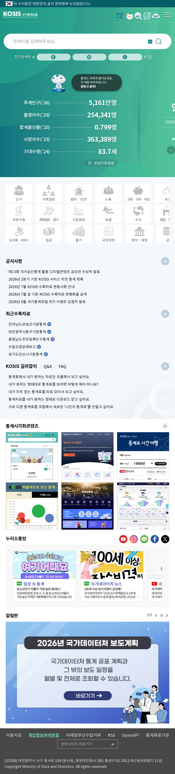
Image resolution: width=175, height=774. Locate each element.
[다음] (167, 615)
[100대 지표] (32, 456)
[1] (173, 139)
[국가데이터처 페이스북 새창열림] (155, 539)
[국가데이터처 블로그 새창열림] (144, 539)
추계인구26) (37, 103)
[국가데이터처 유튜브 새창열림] (123, 539)
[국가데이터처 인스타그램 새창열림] (134, 539)
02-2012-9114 (127, 760)
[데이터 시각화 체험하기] (87, 456)
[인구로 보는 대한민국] (143, 506)
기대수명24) (37, 152)
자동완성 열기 (150, 42)
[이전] (171, 150)
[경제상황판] (87, 506)
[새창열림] (130, 16)
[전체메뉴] (166, 14)
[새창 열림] (44, 576)
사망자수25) (37, 139)
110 (158, 760)
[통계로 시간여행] (143, 456)
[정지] (161, 615)
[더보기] (165, 261)
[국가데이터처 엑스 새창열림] (165, 539)
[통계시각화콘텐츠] (165, 426)
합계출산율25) (35, 127)
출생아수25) (37, 115)
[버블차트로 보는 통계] (32, 506)
